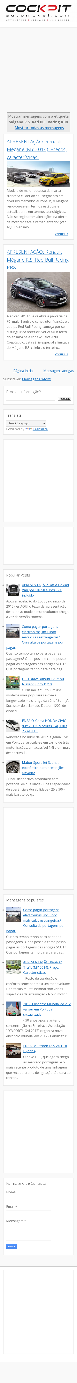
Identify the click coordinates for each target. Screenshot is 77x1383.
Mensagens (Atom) (36, 379)
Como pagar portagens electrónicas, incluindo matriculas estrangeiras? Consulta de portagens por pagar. (35, 637)
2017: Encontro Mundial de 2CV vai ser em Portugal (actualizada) (47, 1009)
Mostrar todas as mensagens (39, 127)
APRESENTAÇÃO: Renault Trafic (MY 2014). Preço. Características (42, 967)
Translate (40, 429)
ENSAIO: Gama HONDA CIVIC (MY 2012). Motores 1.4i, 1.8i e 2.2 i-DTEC (44, 725)
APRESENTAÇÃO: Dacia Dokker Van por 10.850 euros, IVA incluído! (45, 590)
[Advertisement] (38, 72)
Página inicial (23, 370)
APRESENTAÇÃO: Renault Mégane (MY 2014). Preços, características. (37, 149)
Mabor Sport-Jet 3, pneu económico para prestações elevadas (43, 767)
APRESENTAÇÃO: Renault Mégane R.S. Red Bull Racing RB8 (38, 259)
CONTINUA (61, 234)
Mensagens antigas (58, 370)
